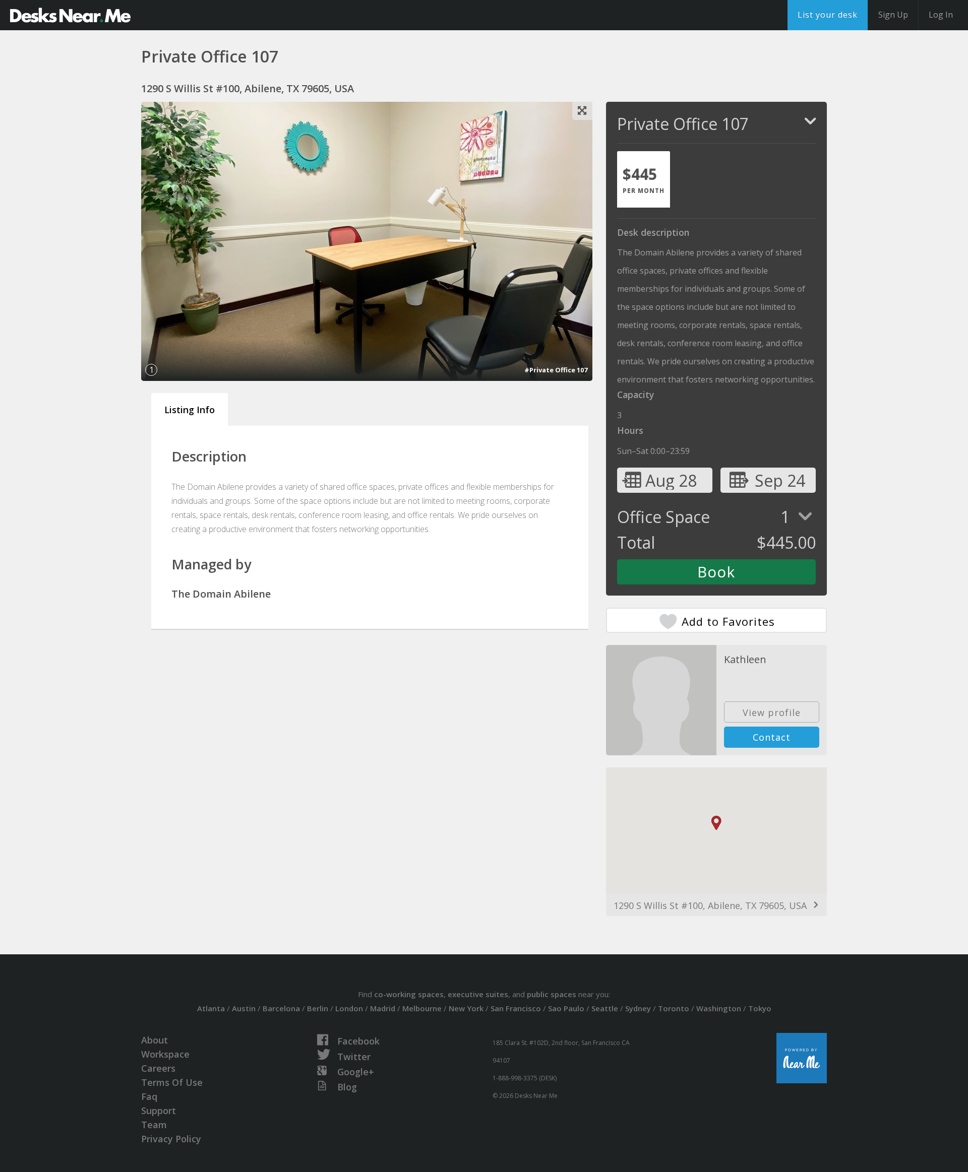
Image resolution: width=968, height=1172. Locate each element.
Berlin (317, 1008)
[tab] (643, 179)
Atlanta (211, 1008)
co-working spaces (409, 994)
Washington (718, 1008)
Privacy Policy (171, 1139)
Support (158, 1110)
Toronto (673, 1008)
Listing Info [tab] (189, 410)
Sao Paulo (566, 1008)
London (349, 1008)
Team (154, 1125)
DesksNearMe (70, 15)
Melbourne (422, 1008)
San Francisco (516, 1008)
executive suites (478, 994)
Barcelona (281, 1008)
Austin (244, 1008)
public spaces (551, 994)
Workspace (165, 1054)
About (154, 1040)
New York (466, 1008)
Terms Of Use (172, 1082)
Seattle (604, 1008)
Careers (158, 1068)
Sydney (638, 1008)
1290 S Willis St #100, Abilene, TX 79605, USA (710, 905)
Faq (149, 1096)
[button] (716, 823)
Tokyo (759, 1008)
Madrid (382, 1008)
